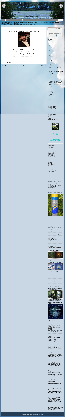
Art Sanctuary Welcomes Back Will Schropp (55, 74)
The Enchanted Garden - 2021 (52, 106)
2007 (49, 99)
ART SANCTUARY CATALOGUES (53, 119)
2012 (49, 55)
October (51, 59)
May (50, 64)
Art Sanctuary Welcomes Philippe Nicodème (56, 71)
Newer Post (4, 65)
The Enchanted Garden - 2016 (52, 109)
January (51, 92)
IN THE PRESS (50, 115)
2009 (49, 96)
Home (24, 65)
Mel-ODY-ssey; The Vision (52, 237)
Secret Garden (50, 329)
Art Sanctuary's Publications (52, 116)
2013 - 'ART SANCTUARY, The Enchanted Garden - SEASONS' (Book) (54, 279)
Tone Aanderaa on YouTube (52, 339)
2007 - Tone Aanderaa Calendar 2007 (53, 286)
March (51, 66)
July (50, 61)
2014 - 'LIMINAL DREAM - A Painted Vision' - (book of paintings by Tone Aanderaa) (54, 275)
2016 (49, 50)
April (50, 65)
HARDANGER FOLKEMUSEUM (57, 357)
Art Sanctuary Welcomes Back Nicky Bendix (55, 70)
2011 (49, 94)
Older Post (43, 65)
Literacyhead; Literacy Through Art (53, 342)
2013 (49, 54)
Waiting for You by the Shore (52, 238)
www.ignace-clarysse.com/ (56, 352)
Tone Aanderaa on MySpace (52, 341)
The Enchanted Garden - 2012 (52, 113)
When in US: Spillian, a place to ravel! (53, 335)
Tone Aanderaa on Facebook (52, 340)
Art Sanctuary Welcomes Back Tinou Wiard (55, 81)
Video (59, 401)
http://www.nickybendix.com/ (54, 369)
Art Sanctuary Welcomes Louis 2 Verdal (55, 84)
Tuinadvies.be (50, 336)
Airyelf (35, 414)
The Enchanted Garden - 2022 (52, 105)
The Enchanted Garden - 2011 (52, 114)
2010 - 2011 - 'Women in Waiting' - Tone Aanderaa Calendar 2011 (54, 281)
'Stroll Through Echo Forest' (52, 246)
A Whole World (50, 240)
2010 (49, 95)
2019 (49, 46)
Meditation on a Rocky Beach (52, 239)
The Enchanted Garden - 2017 (52, 108)
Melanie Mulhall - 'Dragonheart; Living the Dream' (55, 331)
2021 (49, 44)
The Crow (49, 245)
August (51, 60)
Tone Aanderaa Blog (51, 326)
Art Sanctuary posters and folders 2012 (55, 67)
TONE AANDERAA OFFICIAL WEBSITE (54, 325)
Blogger (42, 414)
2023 (49, 41)
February (51, 91)
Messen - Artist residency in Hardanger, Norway (55, 330)
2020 (49, 45)
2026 (49, 40)
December (51, 56)
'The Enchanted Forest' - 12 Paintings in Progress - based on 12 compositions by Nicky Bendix (55, 234)
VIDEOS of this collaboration (55, 372)
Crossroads (49, 241)
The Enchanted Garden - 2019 (52, 107)
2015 (49, 51)
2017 (49, 49)
